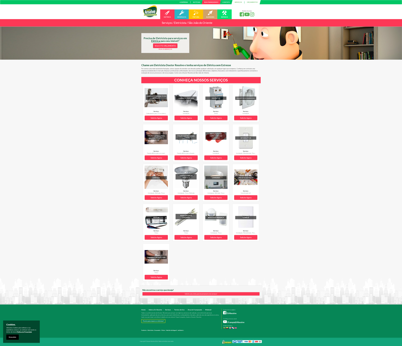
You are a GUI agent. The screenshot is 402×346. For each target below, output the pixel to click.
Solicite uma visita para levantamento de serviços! (201, 294)
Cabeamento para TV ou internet (156, 97)
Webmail (208, 310)
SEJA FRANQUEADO (211, 2)
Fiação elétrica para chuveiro (186, 137)
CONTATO (226, 2)
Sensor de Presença (216, 217)
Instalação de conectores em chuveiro (216, 136)
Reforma (191, 330)
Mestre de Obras (219, 330)
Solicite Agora (156, 118)
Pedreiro (144, 330)
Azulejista (151, 332)
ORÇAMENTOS (252, 2)
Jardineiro (180, 330)
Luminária (216, 178)
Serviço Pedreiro (240, 332)
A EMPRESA (184, 2)
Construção (197, 330)
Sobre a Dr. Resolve (155, 310)
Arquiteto (204, 330)
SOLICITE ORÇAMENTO (165, 46)
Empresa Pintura (179, 332)
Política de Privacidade (24, 332)
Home (143, 310)
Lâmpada (156, 178)
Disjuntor (216, 98)
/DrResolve (231, 313)
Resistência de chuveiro (186, 216)
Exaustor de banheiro (246, 98)
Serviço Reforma (219, 332)
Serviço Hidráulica (229, 332)
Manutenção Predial (242, 330)
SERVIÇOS (238, 2)
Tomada (245, 217)
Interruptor (246, 138)
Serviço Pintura (209, 332)
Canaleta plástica (186, 98)
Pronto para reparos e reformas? (153, 321)
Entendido (12, 337)
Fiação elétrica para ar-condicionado (156, 137)
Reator (156, 217)
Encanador (157, 330)
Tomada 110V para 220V (156, 257)
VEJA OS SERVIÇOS (165, 49)
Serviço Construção (250, 332)
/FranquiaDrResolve (235, 322)
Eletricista (150, 330)
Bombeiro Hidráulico (230, 330)
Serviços (168, 310)
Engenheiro (210, 330)
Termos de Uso (179, 310)
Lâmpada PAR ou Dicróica (186, 177)
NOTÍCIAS (196, 2)
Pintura (186, 330)
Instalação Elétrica (159, 332)
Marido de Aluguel (171, 330)
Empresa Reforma (189, 332)
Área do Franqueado (195, 310)
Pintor (163, 330)
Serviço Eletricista (200, 332)
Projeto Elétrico (246, 178)
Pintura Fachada (169, 332)
